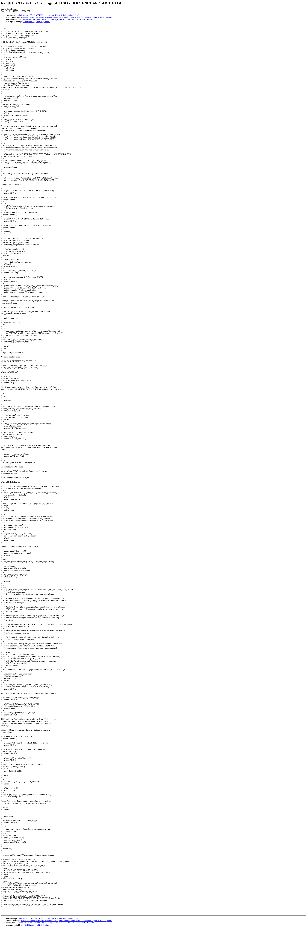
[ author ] (46, 22)
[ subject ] (39, 22)
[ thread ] (31, 22)
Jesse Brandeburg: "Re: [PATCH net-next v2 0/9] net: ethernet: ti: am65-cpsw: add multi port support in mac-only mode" (66, 17)
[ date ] (25, 22)
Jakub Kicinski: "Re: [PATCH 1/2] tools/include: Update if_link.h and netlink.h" (48, 15)
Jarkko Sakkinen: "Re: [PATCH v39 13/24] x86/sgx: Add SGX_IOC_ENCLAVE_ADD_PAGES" (56, 19)
